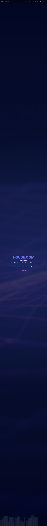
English (43, 1)
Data (29, 1)
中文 (40, 1)
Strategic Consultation (23, 270)
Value (26, 1)
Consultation (36, 1)
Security (32, 1)
